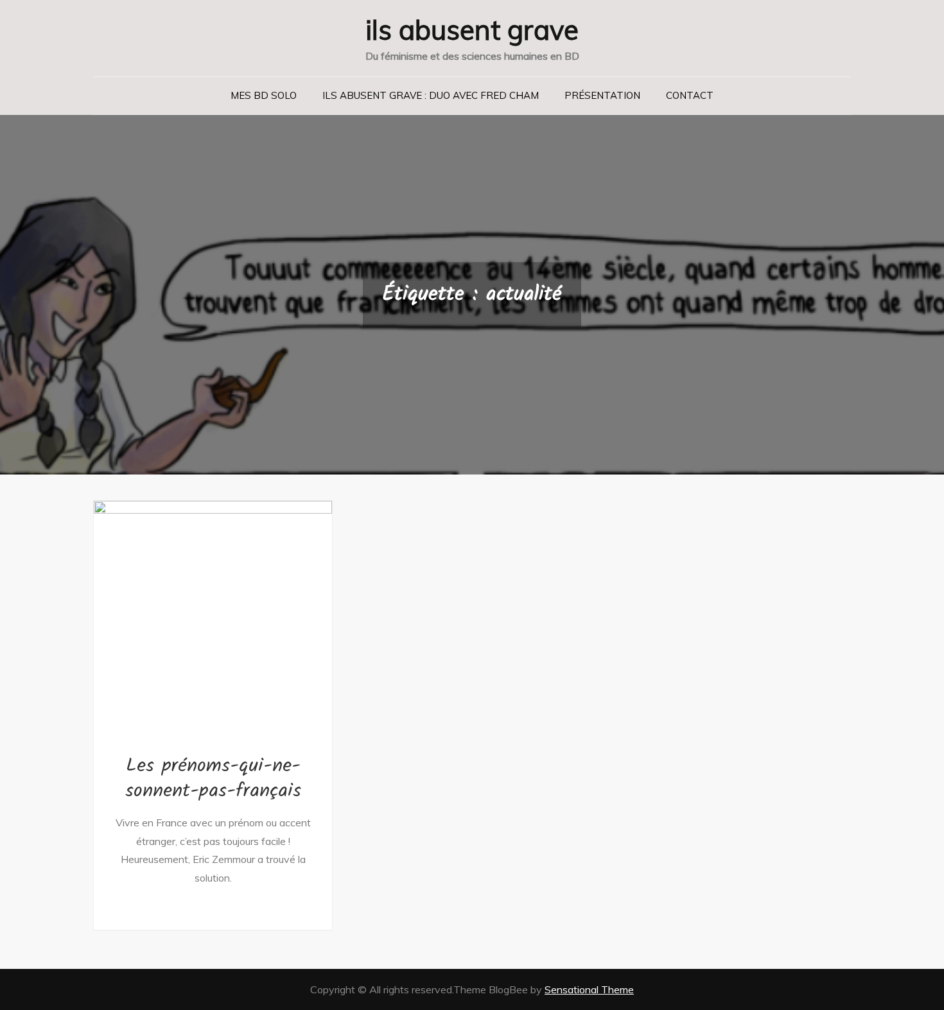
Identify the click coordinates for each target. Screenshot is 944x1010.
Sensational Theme (589, 989)
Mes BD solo (264, 95)
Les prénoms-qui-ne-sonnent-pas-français (213, 778)
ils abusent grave (472, 30)
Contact (689, 95)
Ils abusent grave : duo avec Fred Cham (430, 95)
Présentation (602, 95)
